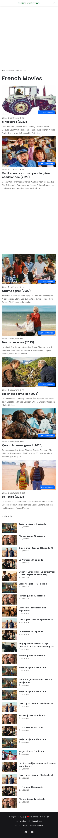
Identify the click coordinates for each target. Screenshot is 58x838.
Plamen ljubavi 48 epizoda (32, 536)
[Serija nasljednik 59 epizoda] (9, 671)
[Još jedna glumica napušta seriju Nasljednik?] (9, 683)
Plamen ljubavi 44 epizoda (32, 799)
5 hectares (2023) (14, 122)
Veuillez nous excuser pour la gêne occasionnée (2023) (26, 175)
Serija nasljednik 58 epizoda (33, 691)
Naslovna (8, 70)
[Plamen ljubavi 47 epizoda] (9, 599)
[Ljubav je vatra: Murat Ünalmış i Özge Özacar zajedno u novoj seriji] (9, 576)
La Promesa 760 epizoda (31, 787)
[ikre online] (29, 3)
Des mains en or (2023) (18, 342)
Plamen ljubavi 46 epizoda (32, 655)
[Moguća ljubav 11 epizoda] (9, 755)
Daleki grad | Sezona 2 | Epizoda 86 (36, 548)
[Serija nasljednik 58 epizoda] (9, 695)
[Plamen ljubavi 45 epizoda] (9, 719)
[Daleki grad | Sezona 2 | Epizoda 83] (9, 779)
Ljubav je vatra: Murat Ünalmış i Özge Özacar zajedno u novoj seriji (37, 573)
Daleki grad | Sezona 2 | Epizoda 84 (36, 703)
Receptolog (44, 817)
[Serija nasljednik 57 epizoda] (9, 743)
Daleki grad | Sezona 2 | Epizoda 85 (36, 619)
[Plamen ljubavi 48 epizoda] (9, 540)
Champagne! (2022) (16, 291)
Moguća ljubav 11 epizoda (31, 751)
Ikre (5, 118)
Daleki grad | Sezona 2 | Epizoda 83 (36, 775)
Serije (24, 825)
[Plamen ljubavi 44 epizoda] (9, 803)
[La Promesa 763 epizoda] (9, 564)
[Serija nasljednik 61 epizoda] (9, 528)
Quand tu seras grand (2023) (22, 445)
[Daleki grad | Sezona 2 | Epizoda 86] (9, 552)
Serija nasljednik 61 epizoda (32, 524)
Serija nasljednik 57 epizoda (33, 739)
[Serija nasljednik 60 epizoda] (9, 588)
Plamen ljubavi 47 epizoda (32, 595)
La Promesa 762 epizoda (31, 631)
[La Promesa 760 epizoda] (9, 791)
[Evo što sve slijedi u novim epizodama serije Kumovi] (9, 767)
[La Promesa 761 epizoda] (9, 731)
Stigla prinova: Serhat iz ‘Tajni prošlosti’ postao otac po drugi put (36, 645)
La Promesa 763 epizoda (31, 560)
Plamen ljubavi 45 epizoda (32, 715)
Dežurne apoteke (36, 825)
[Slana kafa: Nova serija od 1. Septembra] (9, 611)
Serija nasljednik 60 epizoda (33, 584)
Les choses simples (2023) (20, 394)
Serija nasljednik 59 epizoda (33, 667)
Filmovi (17, 825)
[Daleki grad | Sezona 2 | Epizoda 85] (9, 623)
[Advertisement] (29, 37)
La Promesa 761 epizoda (31, 727)
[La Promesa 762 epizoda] (9, 635)
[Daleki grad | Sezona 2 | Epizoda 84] (9, 707)
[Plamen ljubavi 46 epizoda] (9, 659)
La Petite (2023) (13, 497)
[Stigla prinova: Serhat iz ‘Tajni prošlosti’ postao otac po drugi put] (9, 647)
